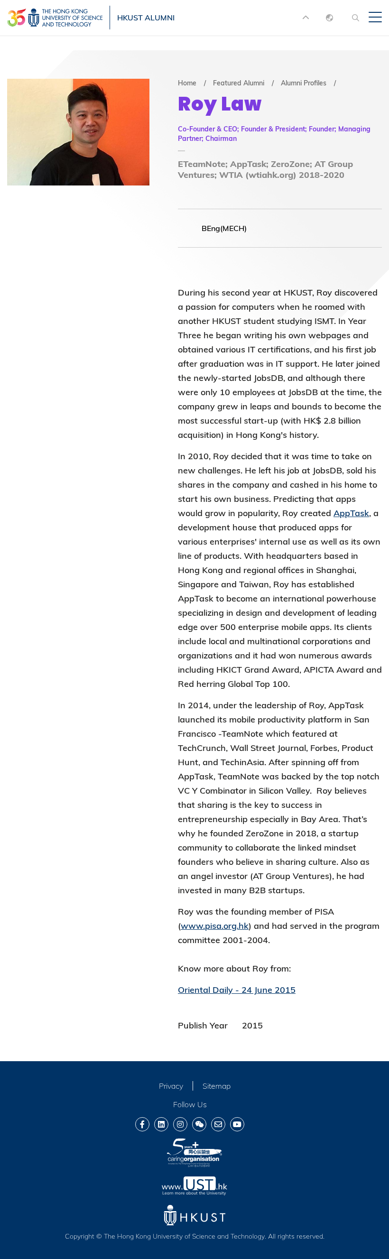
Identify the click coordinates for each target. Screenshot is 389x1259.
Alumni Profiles (303, 83)
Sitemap (217, 1086)
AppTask (351, 513)
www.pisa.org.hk (215, 925)
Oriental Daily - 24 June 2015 (237, 989)
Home (187, 83)
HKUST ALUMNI (146, 17)
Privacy (171, 1086)
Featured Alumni (238, 83)
